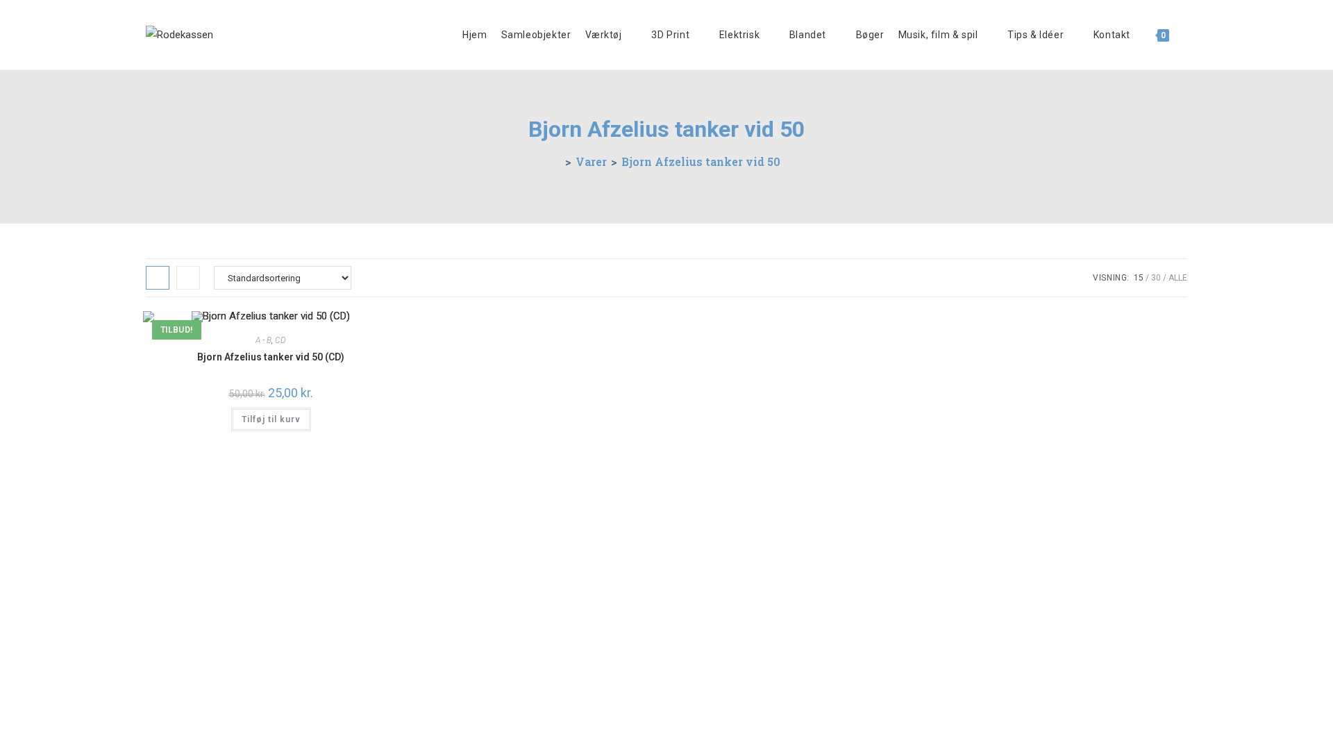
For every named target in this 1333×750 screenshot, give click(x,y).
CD (280, 340)
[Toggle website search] (1187, 34)
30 (1156, 278)
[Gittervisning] (157, 278)
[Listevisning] (188, 278)
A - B (263, 340)
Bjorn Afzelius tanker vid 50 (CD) (270, 356)
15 (1138, 278)
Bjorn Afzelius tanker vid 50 (700, 161)
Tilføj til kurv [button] (271, 419)
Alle (1177, 278)
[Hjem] (557, 161)
